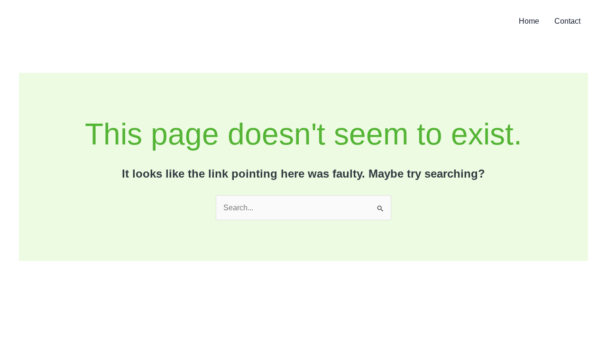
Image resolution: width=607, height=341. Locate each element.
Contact (567, 21)
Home (529, 21)
